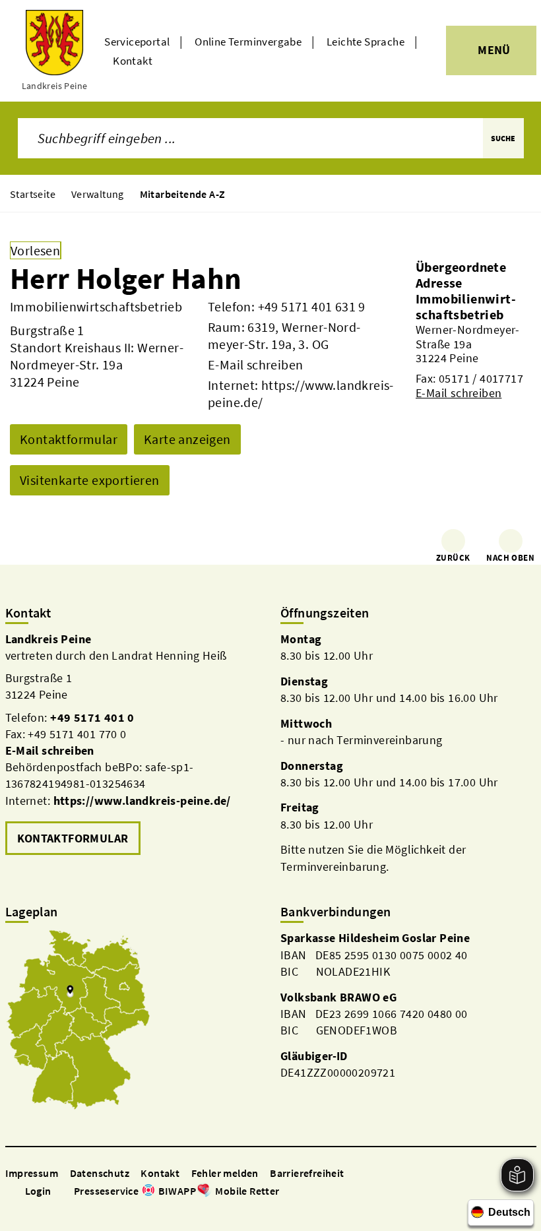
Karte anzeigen (187, 439)
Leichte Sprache (365, 41)
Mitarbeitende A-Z (183, 194)
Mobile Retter (247, 1190)
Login (38, 1190)
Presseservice (106, 1190)
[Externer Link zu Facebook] (11, 1209)
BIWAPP (177, 1190)
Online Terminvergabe (248, 41)
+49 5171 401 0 (92, 717)
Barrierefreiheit (307, 1173)
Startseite (32, 194)
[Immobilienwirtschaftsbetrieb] (473, 345)
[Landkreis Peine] (133, 745)
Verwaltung (97, 194)
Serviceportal (137, 41)
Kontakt (132, 60)
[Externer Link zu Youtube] (43, 1209)
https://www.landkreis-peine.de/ (142, 800)
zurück (453, 557)
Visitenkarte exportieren (90, 480)
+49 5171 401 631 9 (312, 306)
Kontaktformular (68, 439)
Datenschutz (99, 1173)
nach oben (510, 557)
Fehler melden (225, 1173)
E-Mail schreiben (255, 364)
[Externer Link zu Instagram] (27, 1209)
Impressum (32, 1173)
